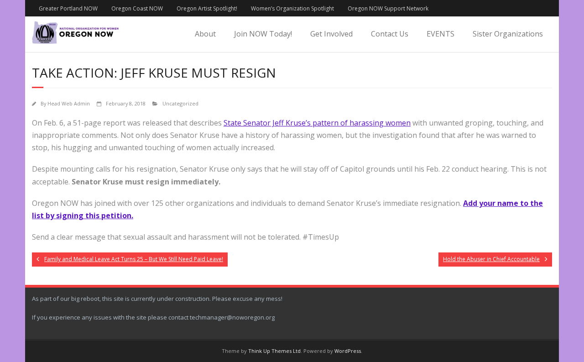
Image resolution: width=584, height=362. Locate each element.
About (205, 34)
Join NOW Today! (263, 34)
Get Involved (331, 34)
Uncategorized (180, 103)
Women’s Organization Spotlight (292, 8)
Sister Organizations (508, 34)
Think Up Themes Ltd (274, 350)
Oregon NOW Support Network (388, 8)
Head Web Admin (68, 103)
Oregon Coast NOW (137, 8)
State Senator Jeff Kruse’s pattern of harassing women (317, 123)
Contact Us (389, 34)
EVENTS (440, 34)
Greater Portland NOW (68, 8)
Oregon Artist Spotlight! (207, 8)
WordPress (347, 350)
